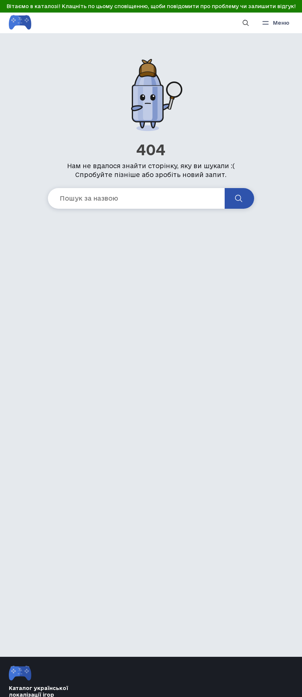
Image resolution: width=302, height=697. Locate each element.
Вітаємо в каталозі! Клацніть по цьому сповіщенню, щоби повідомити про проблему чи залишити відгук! (151, 6)
